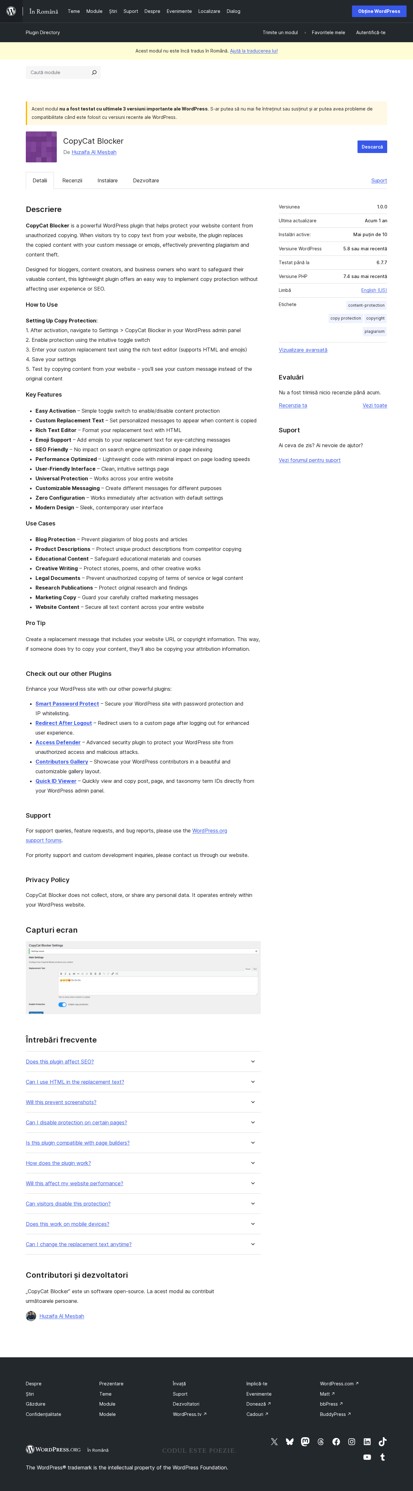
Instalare (107, 180)
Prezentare (111, 1383)
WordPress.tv (190, 1414)
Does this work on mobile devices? (67, 1224)
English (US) (374, 290)
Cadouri (258, 1414)
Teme (105, 1394)
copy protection (345, 318)
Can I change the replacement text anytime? (79, 1244)
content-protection (366, 305)
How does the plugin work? (58, 1163)
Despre (34, 1383)
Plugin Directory (43, 32)
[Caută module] (94, 72)
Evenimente (259, 1394)
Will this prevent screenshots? (61, 1102)
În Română (97, 1450)
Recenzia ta (293, 405)
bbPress (331, 1404)
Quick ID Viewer (55, 781)
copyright (375, 318)
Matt (327, 1394)
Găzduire (35, 1404)
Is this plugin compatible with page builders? (78, 1143)
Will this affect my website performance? (74, 1183)
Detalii (40, 180)
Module (107, 1404)
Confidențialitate (43, 1414)
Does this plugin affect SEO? (60, 1062)
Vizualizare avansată (303, 350)
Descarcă (372, 146)
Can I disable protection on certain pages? (76, 1123)
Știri (30, 1394)
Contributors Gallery (61, 761)
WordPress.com (339, 1383)
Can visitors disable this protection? (68, 1204)
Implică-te (257, 1383)
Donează (259, 1404)
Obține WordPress (379, 11)
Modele (107, 1414)
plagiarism (375, 331)
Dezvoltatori (186, 1404)
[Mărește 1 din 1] (252, 950)
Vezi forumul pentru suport (310, 460)
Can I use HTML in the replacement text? (75, 1082)
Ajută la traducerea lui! (254, 50)
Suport (379, 180)
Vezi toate (375, 405)
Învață (179, 1383)
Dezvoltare (146, 180)
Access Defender (58, 742)
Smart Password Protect (67, 703)
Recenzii (72, 180)
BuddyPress (335, 1414)
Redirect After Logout (63, 723)
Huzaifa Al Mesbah (94, 152)
